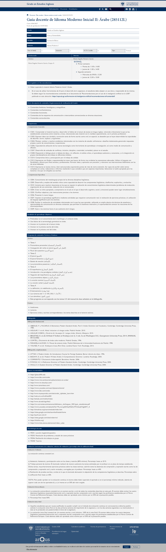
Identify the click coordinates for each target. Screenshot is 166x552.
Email (79, 61)
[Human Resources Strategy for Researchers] (134, 532)
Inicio (28, 15)
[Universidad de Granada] (129, 4)
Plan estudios (39, 15)
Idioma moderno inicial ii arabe (53, 15)
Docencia (63, 9)
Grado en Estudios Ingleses (40, 4)
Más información (32, 549)
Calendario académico (78, 527)
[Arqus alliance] (42, 540)
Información (53, 9)
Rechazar (135, 547)
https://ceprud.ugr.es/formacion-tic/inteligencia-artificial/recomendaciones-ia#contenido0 (83, 96)
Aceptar (126, 547)
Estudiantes (73, 9)
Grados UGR (56, 527)
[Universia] (134, 527)
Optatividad (75, 531)
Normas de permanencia (98, 527)
